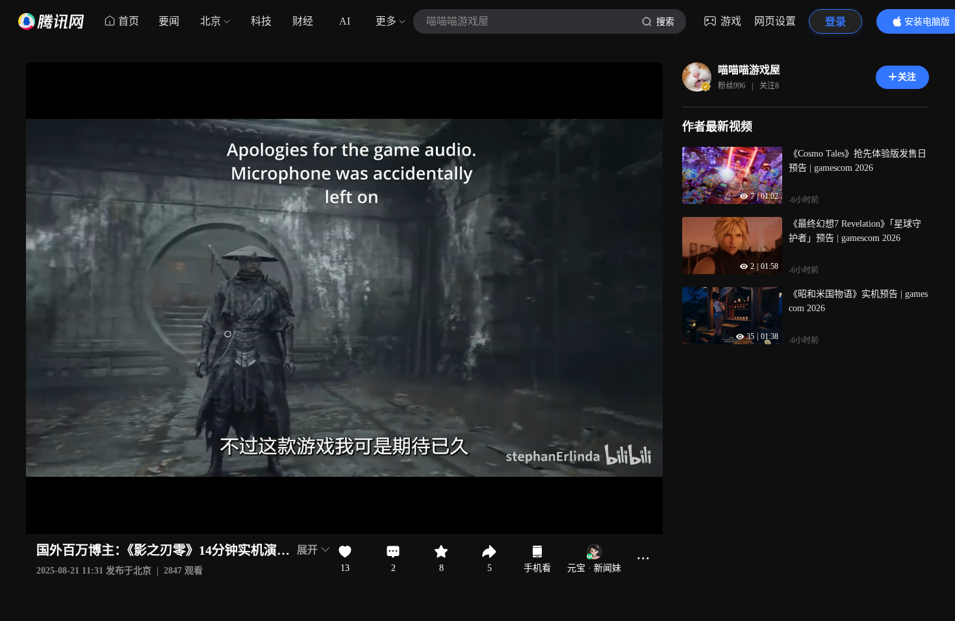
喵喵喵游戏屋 (749, 69)
